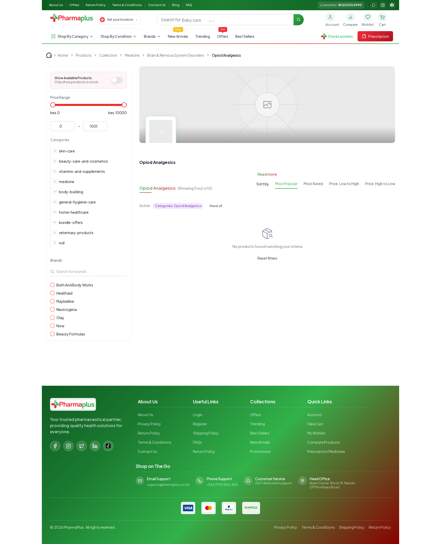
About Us (56, 5)
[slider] (52, 104)
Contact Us (157, 5)
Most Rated (313, 183)
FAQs (197, 442)
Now (60, 325)
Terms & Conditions (127, 5)
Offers (74, 5)
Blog (175, 5)
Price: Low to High (344, 183)
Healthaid (64, 293)
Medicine (132, 55)
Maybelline (65, 301)
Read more (267, 174)
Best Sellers (244, 36)
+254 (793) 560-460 (222, 485)
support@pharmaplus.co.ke (168, 485)
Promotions (260, 451)
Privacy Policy (149, 423)
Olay (60, 317)
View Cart (315, 423)
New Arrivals (178, 36)
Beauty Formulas (70, 334)
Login (197, 414)
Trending (202, 36)
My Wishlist (316, 433)
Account (314, 414)
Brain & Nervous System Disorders (175, 55)
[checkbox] (52, 285)
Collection (108, 55)
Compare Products (323, 442)
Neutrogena (66, 309)
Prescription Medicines (326, 451)
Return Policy (96, 5)
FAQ (189, 5)
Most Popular (286, 183)
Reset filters (267, 258)
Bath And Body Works (74, 285)
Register (200, 423)
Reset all (216, 206)
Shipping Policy (206, 433)
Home (63, 55)
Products (84, 55)
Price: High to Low (380, 183)
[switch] (116, 80)
